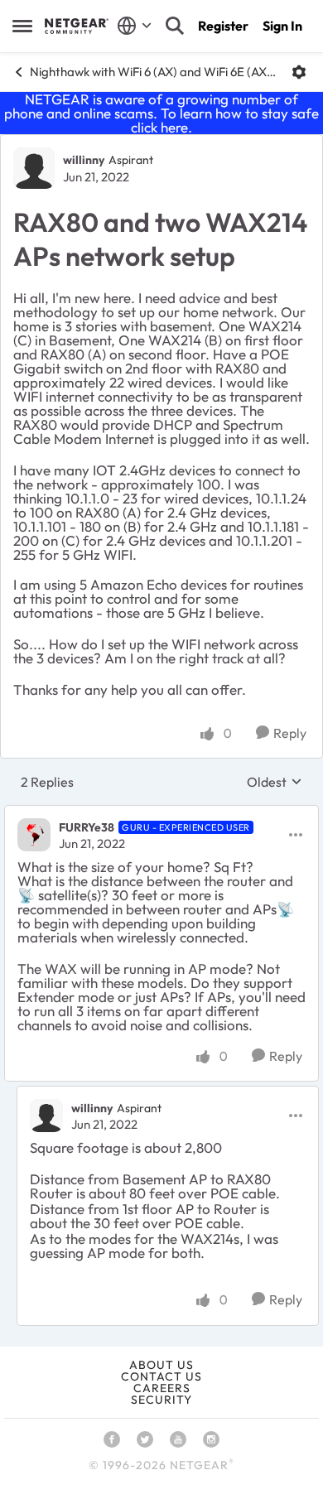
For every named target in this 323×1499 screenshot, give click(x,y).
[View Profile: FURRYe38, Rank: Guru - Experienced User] (34, 834)
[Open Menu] (299, 72)
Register (223, 25)
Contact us (161, 1376)
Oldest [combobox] (274, 781)
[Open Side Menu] (22, 25)
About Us (161, 1364)
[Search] (175, 26)
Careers (161, 1388)
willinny (83, 160)
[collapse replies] (161, 813)
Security (161, 1399)
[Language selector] (134, 25)
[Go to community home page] (76, 25)
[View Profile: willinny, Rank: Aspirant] (34, 168)
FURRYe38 (86, 827)
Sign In (282, 25)
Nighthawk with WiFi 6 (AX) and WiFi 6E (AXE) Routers (154, 72)
